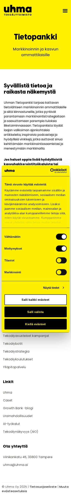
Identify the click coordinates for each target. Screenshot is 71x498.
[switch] (61, 248)
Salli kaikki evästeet (35, 299)
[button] (65, 11)
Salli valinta (35, 311)
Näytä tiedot (51, 287)
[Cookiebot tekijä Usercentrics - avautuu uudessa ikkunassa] (50, 170)
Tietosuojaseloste (43, 487)
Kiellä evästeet (35, 324)
